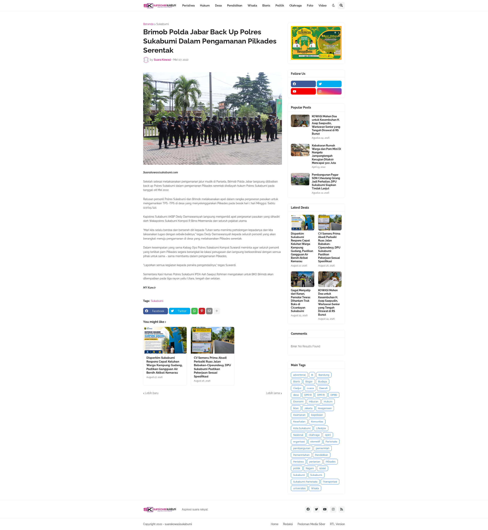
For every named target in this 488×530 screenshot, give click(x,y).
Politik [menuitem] (279, 5)
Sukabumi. (316, 475)
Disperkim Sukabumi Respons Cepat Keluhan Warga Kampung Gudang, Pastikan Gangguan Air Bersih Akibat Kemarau (164, 365)
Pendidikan (321, 455)
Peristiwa (298, 461)
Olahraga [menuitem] (295, 5)
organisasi (299, 441)
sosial (322, 468)
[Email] (209, 311)
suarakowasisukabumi (178, 524)
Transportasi (330, 481)
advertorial (299, 374)
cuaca (310, 388)
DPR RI (308, 394)
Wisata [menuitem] (252, 5)
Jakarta (308, 408)
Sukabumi (162, 24)
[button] (333, 5)
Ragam (310, 468)
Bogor (309, 381)
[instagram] (329, 91)
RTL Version (337, 524)
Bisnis (296, 381)
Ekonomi (298, 401)
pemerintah (322, 448)
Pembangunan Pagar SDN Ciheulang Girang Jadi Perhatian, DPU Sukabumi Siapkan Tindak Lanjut (326, 181)
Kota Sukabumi (302, 428)
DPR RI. (321, 394)
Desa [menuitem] (218, 5)
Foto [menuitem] (310, 5)
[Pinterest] (202, 311)
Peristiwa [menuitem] (188, 5)
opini (328, 434)
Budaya (322, 381)
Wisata (315, 488)
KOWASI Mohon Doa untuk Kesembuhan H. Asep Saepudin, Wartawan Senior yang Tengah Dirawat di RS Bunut (326, 125)
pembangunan (301, 448)
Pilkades (331, 461)
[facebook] (303, 84)
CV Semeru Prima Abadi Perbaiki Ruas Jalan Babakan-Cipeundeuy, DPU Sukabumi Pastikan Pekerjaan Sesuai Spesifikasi (212, 367)
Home (274, 524)
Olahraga (314, 434)
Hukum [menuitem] (205, 5)
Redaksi (288, 524)
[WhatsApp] (194, 311)
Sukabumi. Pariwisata (305, 481)
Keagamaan (325, 408)
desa (296, 394)
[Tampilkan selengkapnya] (217, 311)
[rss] (341, 509)
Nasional (298, 434)
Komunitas (317, 421)
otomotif (315, 441)
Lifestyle (321, 428)
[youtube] (303, 91)
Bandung (324, 374)
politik (296, 468)
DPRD (334, 394)
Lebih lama (273, 393)
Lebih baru (151, 393)
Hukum (328, 401)
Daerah (323, 388)
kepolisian (317, 414)
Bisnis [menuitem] (266, 5)
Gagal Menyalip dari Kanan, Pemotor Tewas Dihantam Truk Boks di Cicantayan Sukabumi (301, 301)
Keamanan (299, 414)
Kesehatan (299, 421)
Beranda (148, 24)
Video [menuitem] (323, 5)
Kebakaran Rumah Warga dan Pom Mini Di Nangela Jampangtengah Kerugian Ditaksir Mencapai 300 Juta (326, 154)
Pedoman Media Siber (311, 524)
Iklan (296, 408)
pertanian (314, 461)
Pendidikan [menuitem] (234, 5)
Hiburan (313, 401)
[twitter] (329, 84)
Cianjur (297, 388)
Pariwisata (331, 441)
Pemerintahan (301, 455)
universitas (299, 488)
